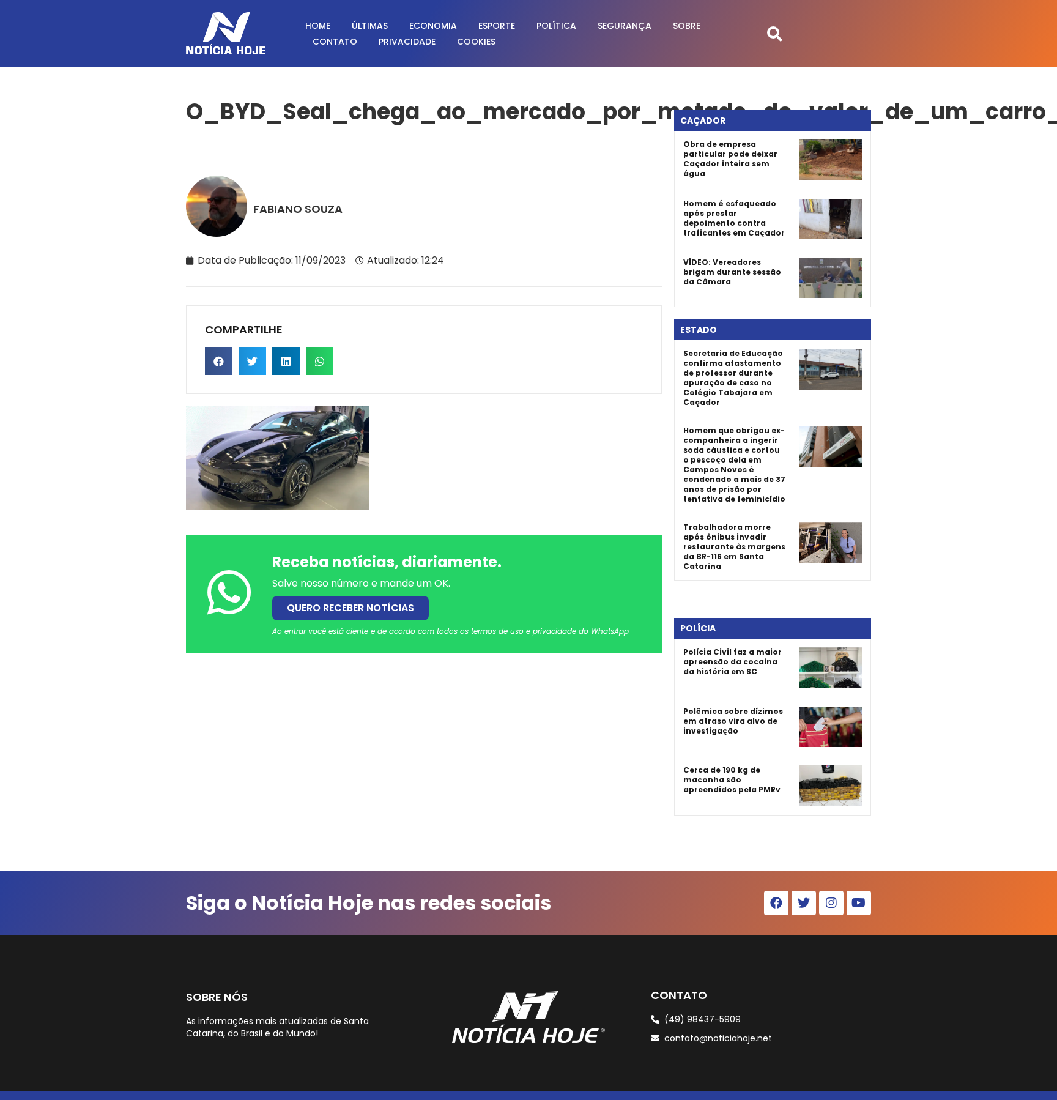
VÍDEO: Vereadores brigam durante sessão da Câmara (732, 272)
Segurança (624, 26)
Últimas (370, 26)
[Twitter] (804, 903)
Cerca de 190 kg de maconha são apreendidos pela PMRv (732, 780)
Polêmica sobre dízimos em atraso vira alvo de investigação (733, 721)
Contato (335, 41)
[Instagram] (831, 903)
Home (317, 26)
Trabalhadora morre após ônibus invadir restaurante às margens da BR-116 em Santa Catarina (734, 546)
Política (556, 26)
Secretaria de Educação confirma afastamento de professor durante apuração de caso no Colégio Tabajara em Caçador (733, 377)
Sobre (686, 26)
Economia (433, 26)
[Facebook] (776, 903)
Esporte (496, 26)
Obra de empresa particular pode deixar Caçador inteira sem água (730, 159)
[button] (774, 33)
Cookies (476, 41)
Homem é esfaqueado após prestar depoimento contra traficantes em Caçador (734, 218)
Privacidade (407, 41)
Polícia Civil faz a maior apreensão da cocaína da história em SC (732, 662)
